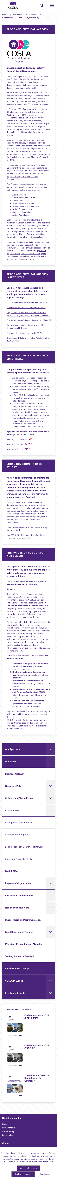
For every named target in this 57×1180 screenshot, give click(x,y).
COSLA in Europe (14, 981)
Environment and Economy (19, 895)
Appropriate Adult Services (18, 822)
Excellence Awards (15, 993)
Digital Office (12, 871)
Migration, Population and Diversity (23, 944)
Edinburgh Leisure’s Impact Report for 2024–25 (28, 320)
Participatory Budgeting (17, 834)
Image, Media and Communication (23, 920)
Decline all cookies (23, 1174)
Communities (12, 810)
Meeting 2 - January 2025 (18, 444)
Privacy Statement (10, 1128)
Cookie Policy (8, 1131)
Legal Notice (7, 1135)
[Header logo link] (13, 5)
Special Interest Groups (17, 968)
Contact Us (7, 1124)
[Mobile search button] (41, 5)
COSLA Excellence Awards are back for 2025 (27, 303)
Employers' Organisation (18, 883)
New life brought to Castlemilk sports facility (26, 307)
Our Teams (10, 761)
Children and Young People (19, 798)
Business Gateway (14, 774)
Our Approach (12, 749)
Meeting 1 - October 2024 (18, 439)
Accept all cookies (28, 1168)
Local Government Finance (19, 932)
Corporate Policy (14, 786)
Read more (45, 1174)
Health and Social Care (17, 907)
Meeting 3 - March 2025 (17, 449)
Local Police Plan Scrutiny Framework (24, 847)
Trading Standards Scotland (19, 956)
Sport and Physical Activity (18, 859)
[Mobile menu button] (52, 5)
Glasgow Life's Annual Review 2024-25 (24, 333)
